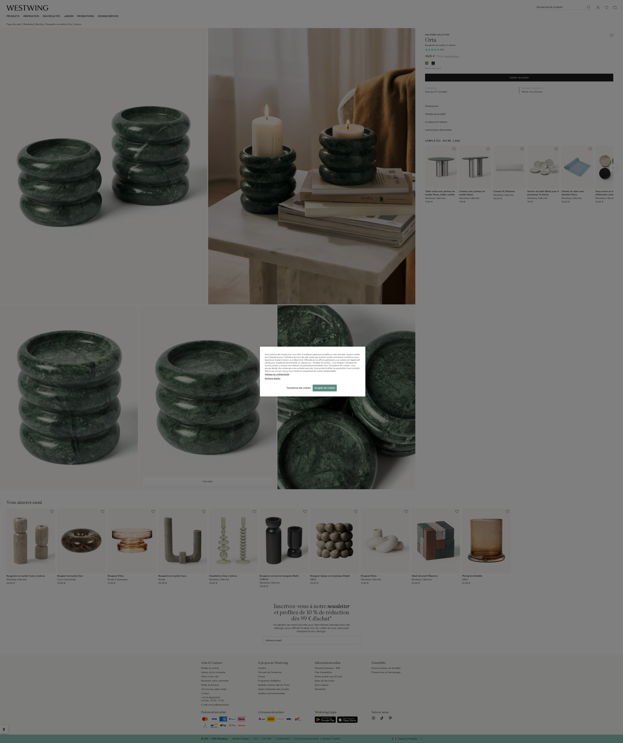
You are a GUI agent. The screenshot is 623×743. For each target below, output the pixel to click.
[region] (312, 371)
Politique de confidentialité (277, 374)
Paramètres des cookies (299, 388)
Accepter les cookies (324, 388)
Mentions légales (272, 378)
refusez (285, 371)
